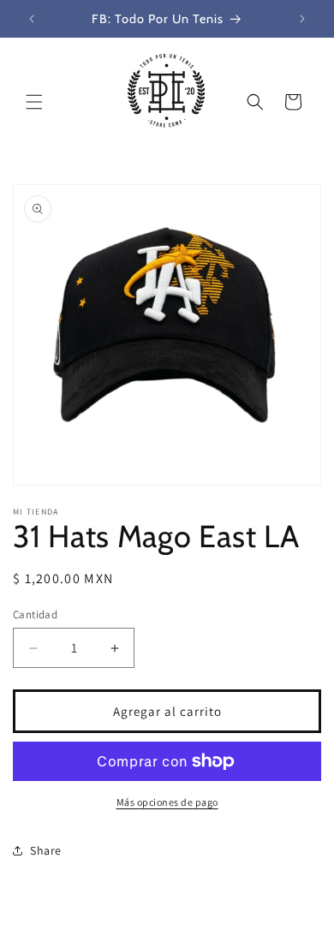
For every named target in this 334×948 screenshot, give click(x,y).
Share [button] (46, 850)
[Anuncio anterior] (32, 19)
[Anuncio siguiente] (302, 19)
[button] (34, 102)
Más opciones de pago (167, 802)
